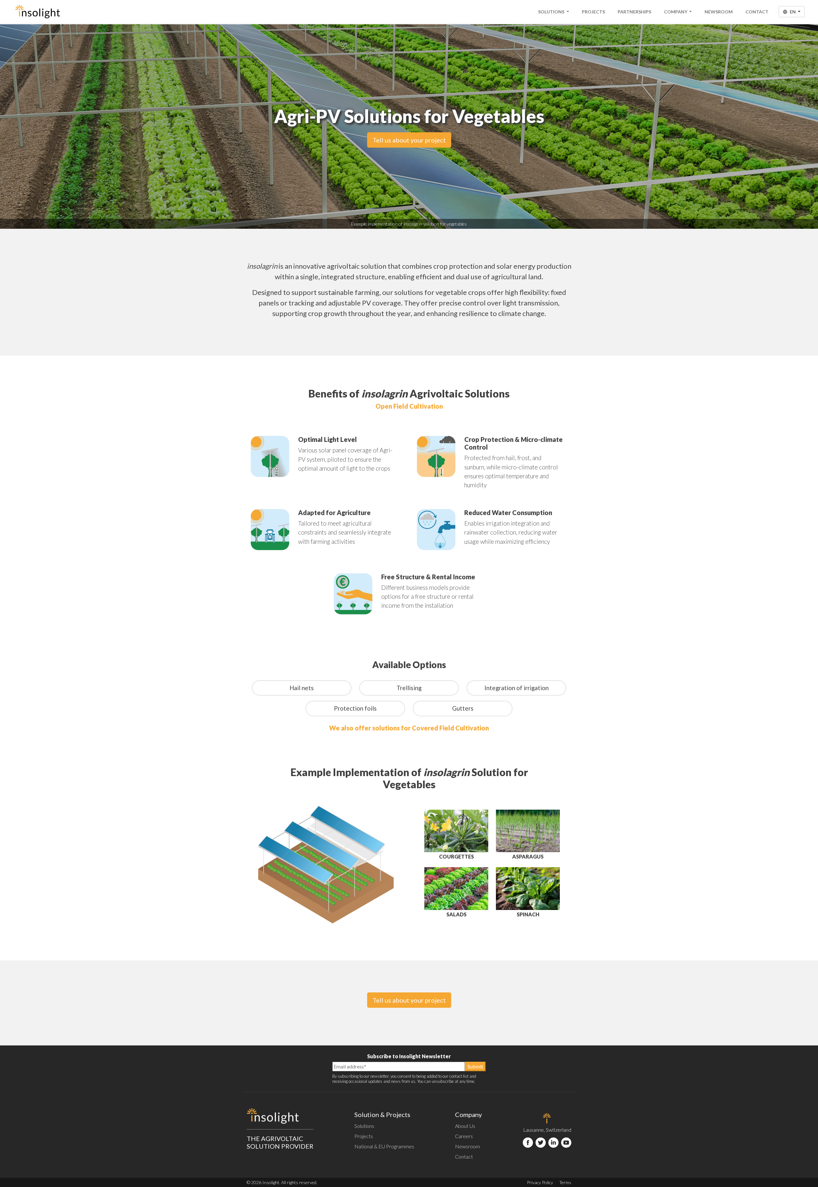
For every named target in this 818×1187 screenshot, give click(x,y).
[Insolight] (37, 11)
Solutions (551, 11)
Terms (565, 1182)
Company (676, 11)
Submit (475, 1066)
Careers (464, 1136)
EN (793, 11)
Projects (593, 11)
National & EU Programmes (384, 1146)
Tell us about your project (409, 140)
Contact (756, 11)
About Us (465, 1126)
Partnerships (634, 11)
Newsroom (719, 11)
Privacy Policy (540, 1182)
